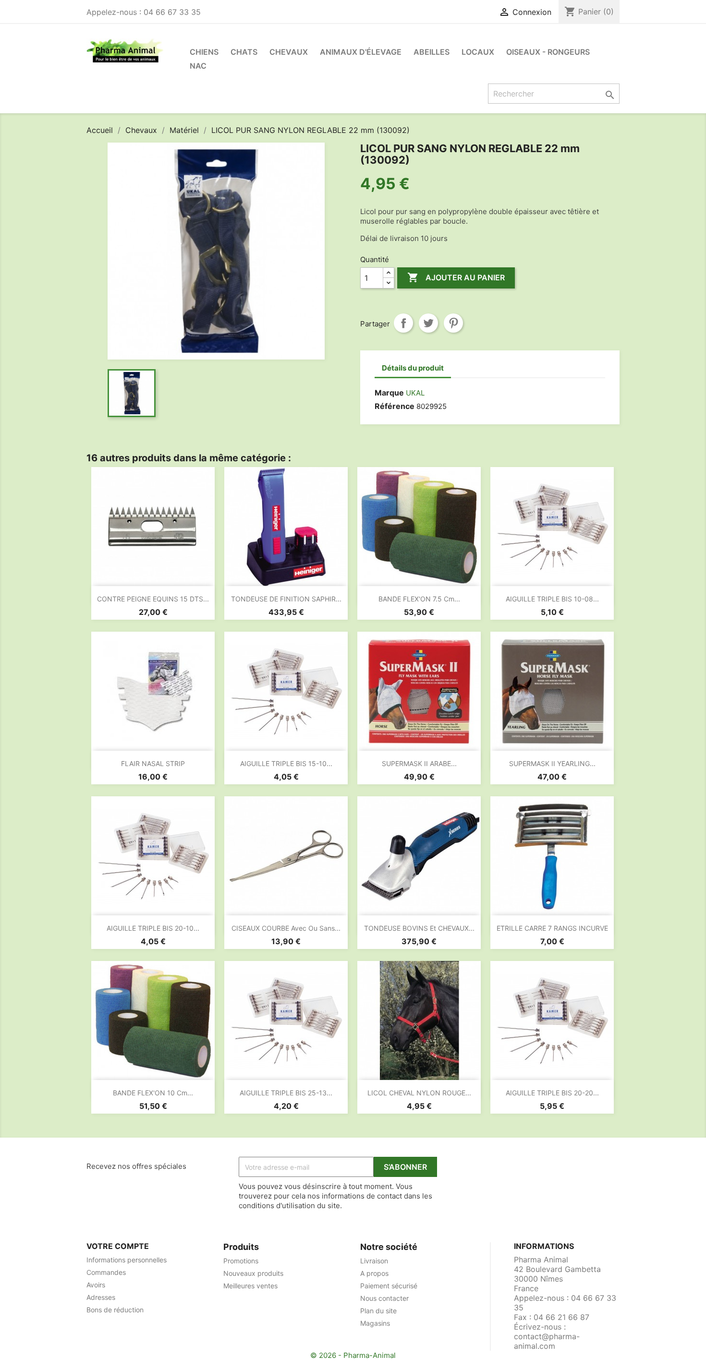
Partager (403, 323)
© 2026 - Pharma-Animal (353, 1355)
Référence (394, 406)
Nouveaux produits (253, 1273)
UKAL (415, 392)
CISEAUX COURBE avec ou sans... (286, 928)
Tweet (428, 323)
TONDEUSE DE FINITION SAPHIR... (286, 599)
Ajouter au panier (456, 277)
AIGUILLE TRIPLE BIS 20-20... (552, 1093)
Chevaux (288, 52)
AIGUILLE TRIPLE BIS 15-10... (286, 763)
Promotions (240, 1261)
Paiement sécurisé (388, 1286)
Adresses (100, 1297)
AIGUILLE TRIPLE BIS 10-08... (552, 599)
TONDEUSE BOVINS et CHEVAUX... (419, 928)
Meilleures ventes (250, 1286)
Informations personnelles (126, 1260)
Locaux (478, 52)
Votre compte (117, 1246)
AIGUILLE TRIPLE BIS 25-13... (286, 1093)
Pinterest (453, 323)
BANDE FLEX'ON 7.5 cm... (419, 599)
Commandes (106, 1272)
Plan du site (378, 1311)
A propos (374, 1273)
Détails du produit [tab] (413, 367)
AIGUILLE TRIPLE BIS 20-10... (153, 928)
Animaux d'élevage (361, 52)
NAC (198, 66)
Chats (244, 52)
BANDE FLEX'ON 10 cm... (153, 1093)
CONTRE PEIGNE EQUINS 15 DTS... (153, 599)
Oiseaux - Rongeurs (548, 52)
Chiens (204, 52)
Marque (389, 392)
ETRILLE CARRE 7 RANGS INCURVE (552, 928)
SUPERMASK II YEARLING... (552, 763)
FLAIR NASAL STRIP (153, 763)
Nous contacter (384, 1298)
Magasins (375, 1323)
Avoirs (95, 1285)
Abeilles (432, 52)
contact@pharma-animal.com (547, 1341)
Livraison (374, 1261)
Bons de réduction (115, 1310)
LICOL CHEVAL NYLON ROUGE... (419, 1093)
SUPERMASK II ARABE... (419, 763)
